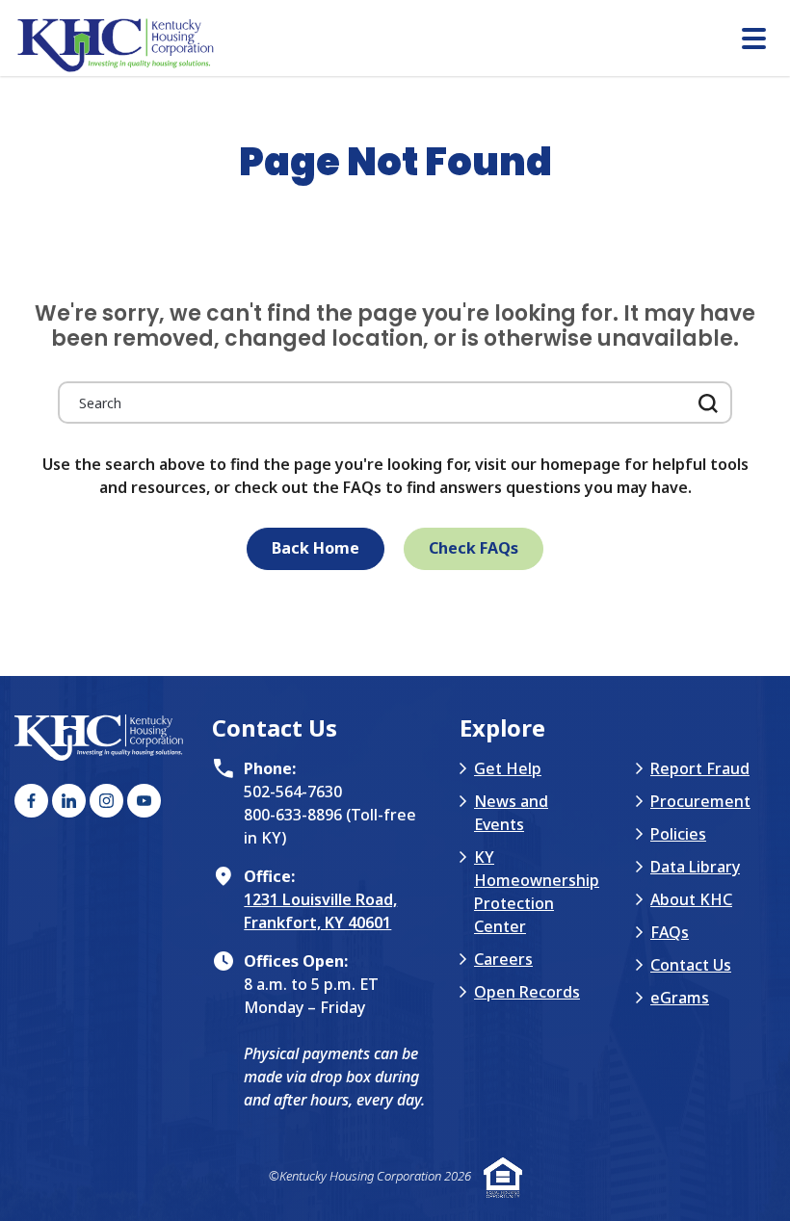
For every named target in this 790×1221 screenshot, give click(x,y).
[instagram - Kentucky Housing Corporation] (106, 801)
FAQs (669, 932)
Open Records (527, 991)
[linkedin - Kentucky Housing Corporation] (69, 801)
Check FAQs (473, 548)
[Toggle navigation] (754, 41)
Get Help (507, 768)
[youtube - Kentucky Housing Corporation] (144, 801)
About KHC (691, 899)
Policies (678, 833)
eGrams (679, 997)
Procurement (700, 801)
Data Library (695, 866)
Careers (503, 959)
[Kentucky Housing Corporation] (401, 45)
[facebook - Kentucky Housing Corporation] (31, 801)
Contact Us (690, 964)
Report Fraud (700, 768)
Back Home (315, 548)
